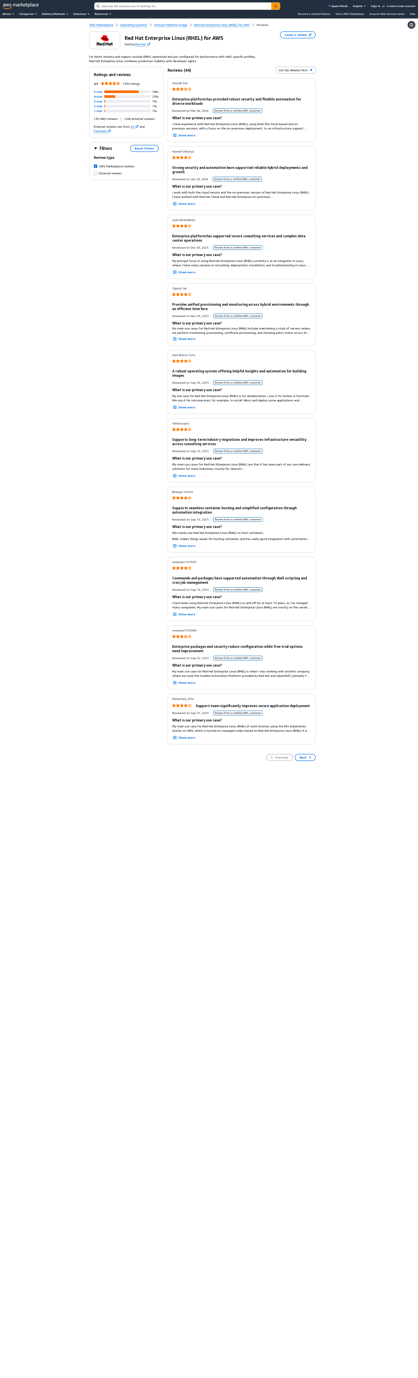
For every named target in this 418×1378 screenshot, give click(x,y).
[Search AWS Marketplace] (275, 6)
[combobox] (182, 6)
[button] (98, 91)
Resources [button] (101, 13)
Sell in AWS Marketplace (349, 13)
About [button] (7, 13)
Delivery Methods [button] (53, 13)
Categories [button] (26, 13)
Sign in (375, 6)
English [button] (358, 6)
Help (412, 13)
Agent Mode (340, 6)
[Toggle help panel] (411, 25)
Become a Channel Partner (314, 13)
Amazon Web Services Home (387, 13)
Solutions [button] (79, 13)
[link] (262, 25)
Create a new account (401, 6)
